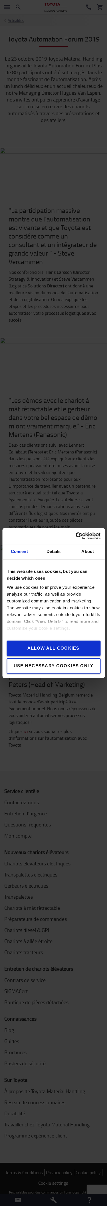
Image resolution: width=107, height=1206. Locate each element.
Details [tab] (53, 551)
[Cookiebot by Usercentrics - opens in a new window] (76, 536)
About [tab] (87, 551)
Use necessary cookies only (54, 665)
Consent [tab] (19, 551)
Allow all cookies (53, 648)
